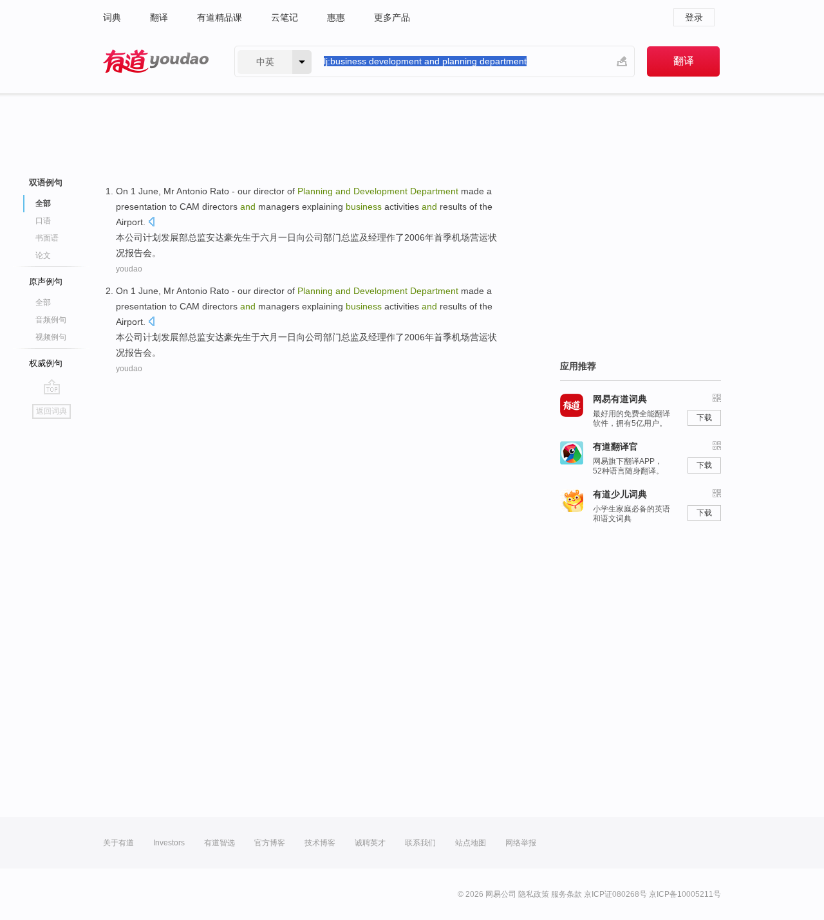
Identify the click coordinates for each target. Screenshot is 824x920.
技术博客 (319, 842)
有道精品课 (219, 17)
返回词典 (51, 411)
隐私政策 (533, 894)
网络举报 (520, 842)
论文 (43, 255)
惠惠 (336, 17)
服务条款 (566, 894)
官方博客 (269, 842)
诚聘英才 (370, 842)
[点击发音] (151, 223)
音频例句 (50, 319)
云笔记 (284, 17)
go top (52, 386)
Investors (169, 842)
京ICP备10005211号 (685, 894)
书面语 (47, 238)
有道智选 (219, 842)
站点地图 (470, 842)
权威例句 (45, 363)
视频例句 (50, 337)
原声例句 (45, 281)
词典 (112, 17)
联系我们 (420, 842)
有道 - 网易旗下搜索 (156, 61)
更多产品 (392, 17)
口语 (43, 220)
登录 (694, 17)
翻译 (159, 17)
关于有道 (118, 842)
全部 (43, 302)
